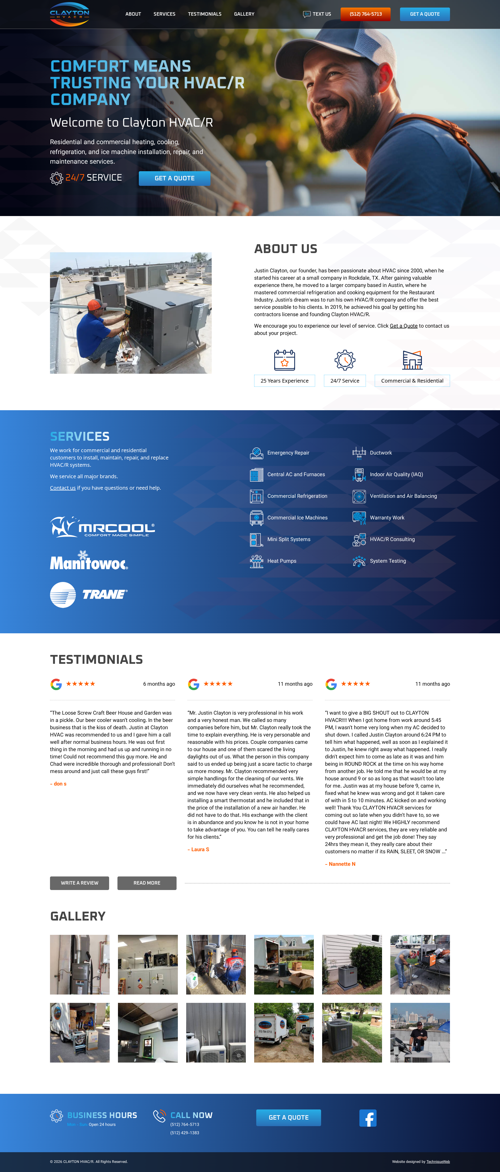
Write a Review (79, 883)
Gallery (244, 14)
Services (165, 14)
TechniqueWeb (438, 1162)
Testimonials (205, 14)
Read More (147, 883)
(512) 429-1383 (184, 1133)
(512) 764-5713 (366, 14)
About (133, 14)
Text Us (322, 14)
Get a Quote (425, 14)
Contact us (63, 487)
